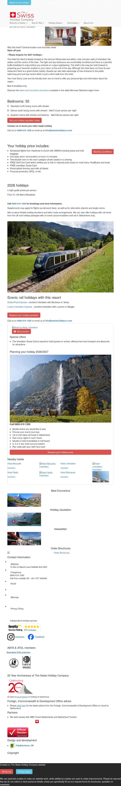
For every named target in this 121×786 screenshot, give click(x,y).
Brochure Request (72, 2)
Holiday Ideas (55, 22)
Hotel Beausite (14, 463)
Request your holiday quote (60, 452)
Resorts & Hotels (18, 22)
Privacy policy (24, 771)
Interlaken (11, 468)
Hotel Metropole (67, 472)
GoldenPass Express (17, 302)
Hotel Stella (13, 472)
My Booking (107, 2)
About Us (88, 22)
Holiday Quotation (91, 2)
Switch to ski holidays (19, 2)
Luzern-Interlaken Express (19, 306)
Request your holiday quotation (23, 315)
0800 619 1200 (55, 2)
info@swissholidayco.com (58, 320)
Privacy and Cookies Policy (22, 611)
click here (21, 705)
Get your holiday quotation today (24, 120)
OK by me (6, 771)
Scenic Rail (37, 22)
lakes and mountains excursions (35, 90)
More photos (22, 331)
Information (72, 22)
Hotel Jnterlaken (68, 463)
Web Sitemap (16, 600)
